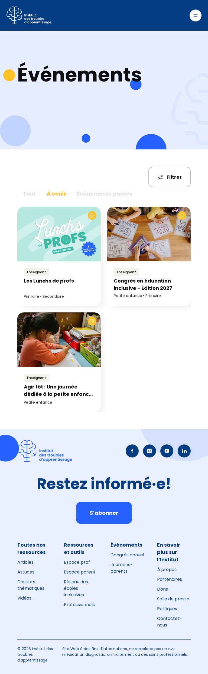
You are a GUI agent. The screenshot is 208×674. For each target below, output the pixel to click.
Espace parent (80, 572)
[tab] (29, 193)
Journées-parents (121, 568)
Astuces (25, 572)
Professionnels (79, 604)
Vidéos (24, 598)
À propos (167, 569)
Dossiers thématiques (30, 585)
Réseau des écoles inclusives (76, 588)
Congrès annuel (127, 555)
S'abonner (104, 513)
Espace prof (77, 562)
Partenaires (169, 579)
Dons (162, 589)
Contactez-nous (169, 621)
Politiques (167, 609)
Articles (25, 562)
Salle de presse (173, 599)
